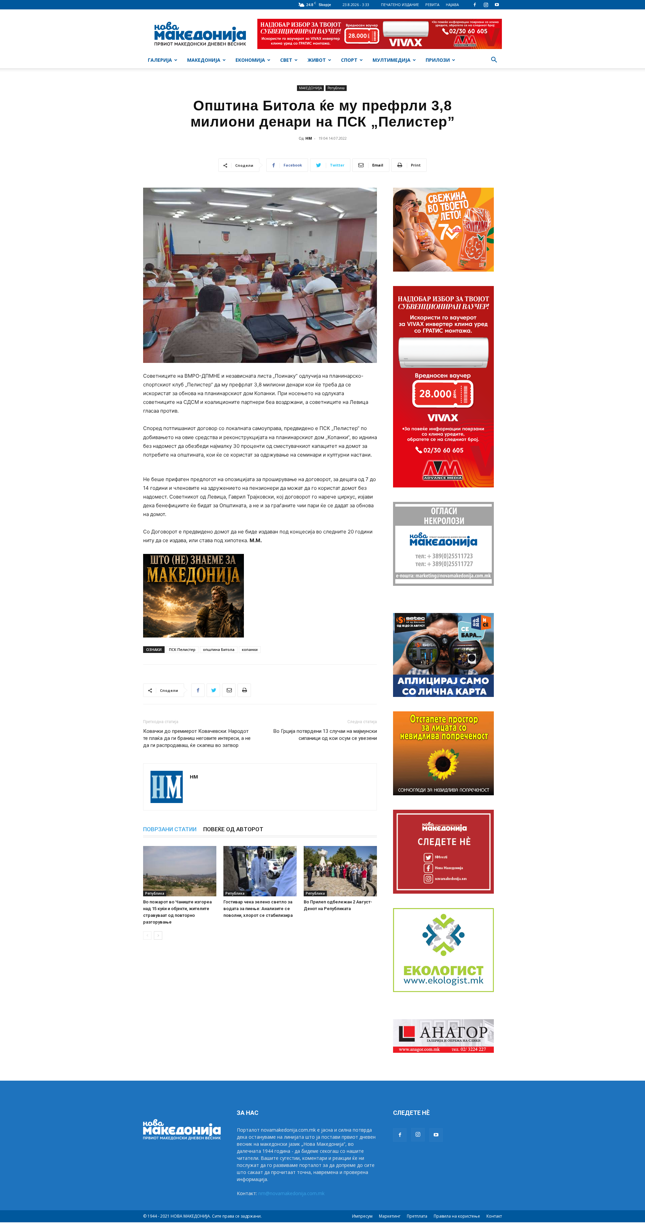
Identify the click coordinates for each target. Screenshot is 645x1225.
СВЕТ (286, 60)
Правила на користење (457, 1216)
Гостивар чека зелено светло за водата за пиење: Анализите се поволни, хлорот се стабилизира (258, 908)
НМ (308, 138)
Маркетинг (389, 1216)
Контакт (494, 1216)
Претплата (417, 1216)
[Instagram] (486, 4)
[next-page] (158, 935)
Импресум (362, 1216)
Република (336, 88)
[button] (494, 60)
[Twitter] (213, 690)
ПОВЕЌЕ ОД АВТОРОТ (233, 829)
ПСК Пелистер (182, 649)
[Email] (228, 690)
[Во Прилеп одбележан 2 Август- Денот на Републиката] (340, 871)
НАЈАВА (452, 4)
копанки (250, 649)
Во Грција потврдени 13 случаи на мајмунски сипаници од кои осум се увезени (325, 734)
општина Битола (218, 649)
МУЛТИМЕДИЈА (392, 60)
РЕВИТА (432, 4)
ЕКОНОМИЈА (250, 60)
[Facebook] (475, 4)
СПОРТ (349, 60)
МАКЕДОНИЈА (203, 60)
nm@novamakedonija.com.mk (291, 1193)
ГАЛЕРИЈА (160, 60)
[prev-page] (147, 935)
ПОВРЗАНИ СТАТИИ (170, 829)
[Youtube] (497, 4)
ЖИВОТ (316, 60)
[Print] (244, 690)
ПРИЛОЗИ (438, 60)
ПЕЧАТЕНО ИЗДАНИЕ (400, 4)
